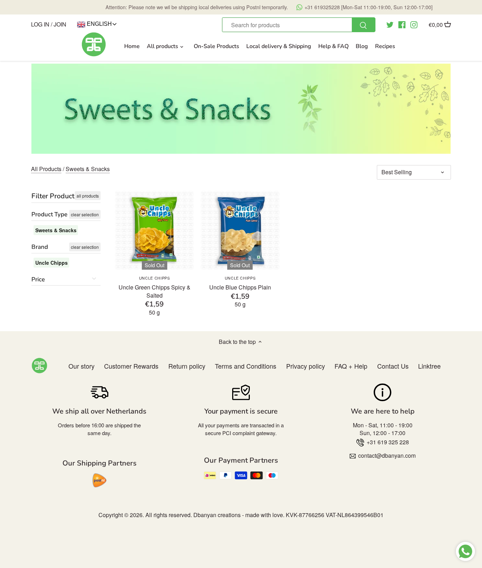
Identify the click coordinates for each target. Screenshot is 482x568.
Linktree (429, 365)
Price (38, 279)
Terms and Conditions (245, 365)
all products (88, 196)
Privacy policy (305, 365)
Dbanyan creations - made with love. (238, 515)
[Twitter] (389, 24)
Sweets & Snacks (88, 169)
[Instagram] (413, 24)
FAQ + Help (351, 365)
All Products (46, 169)
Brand (39, 247)
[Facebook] (401, 24)
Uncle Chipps (51, 262)
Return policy (186, 365)
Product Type (49, 214)
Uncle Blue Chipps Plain (240, 283)
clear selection (85, 214)
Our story (81, 365)
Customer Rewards (131, 365)
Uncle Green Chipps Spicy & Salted (155, 287)
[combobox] (298, 25)
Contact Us (393, 365)
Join (60, 24)
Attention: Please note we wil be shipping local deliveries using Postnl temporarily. (269, 7)
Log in (40, 24)
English (98, 24)
